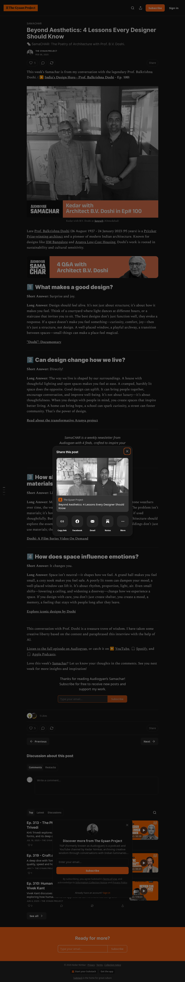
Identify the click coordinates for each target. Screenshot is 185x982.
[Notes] (107, 521)
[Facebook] (77, 521)
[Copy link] (62, 521)
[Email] (92, 521)
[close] (127, 451)
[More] (123, 521)
